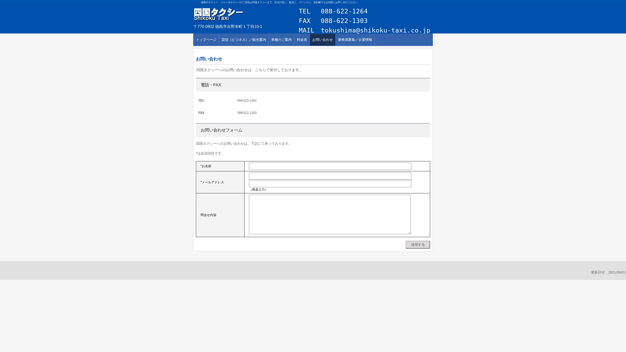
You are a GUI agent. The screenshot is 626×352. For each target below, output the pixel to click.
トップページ (206, 40)
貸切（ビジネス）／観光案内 (244, 40)
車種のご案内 (281, 40)
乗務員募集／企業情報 (355, 40)
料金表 (302, 40)
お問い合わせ (322, 40)
